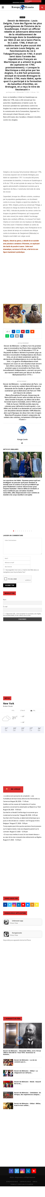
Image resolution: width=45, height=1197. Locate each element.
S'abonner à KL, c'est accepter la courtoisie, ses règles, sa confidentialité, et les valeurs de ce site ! (22, 614)
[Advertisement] (22, 145)
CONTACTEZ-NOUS (25, 1181)
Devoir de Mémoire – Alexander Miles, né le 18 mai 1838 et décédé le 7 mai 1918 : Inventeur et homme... (22, 1052)
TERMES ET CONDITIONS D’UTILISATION (21, 1184)
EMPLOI (35, 1181)
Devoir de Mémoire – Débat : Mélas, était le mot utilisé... (27, 1104)
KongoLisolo (17, 933)
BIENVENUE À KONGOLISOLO (21, 2)
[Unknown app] (6, 924)
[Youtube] (34, 1171)
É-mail (5, 606)
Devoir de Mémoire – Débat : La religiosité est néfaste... (26, 1072)
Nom (4, 599)
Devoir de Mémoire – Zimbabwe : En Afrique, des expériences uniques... (27, 1093)
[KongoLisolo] (6, 936)
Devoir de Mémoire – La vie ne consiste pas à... (25, 1061)
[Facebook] (11, 1171)
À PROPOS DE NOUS (12, 1181)
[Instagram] (22, 1171)
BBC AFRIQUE (15, 789)
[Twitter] (17, 1171)
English (29, 1)
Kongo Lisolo (12, 92)
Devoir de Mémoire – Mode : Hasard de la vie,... (27, 1083)
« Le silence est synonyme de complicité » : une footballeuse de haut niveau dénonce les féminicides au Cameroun (21, 798)
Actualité (22, 17)
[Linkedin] (28, 1171)
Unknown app (17, 921)
